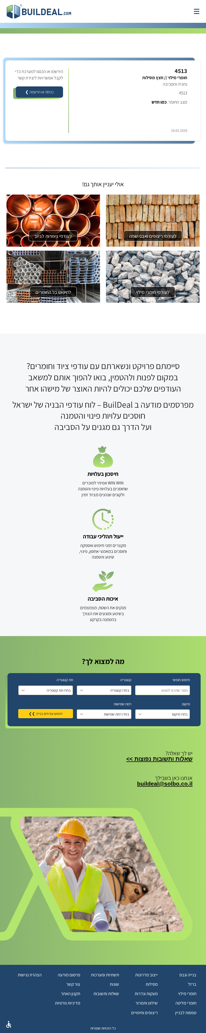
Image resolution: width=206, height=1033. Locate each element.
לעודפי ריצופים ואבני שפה (152, 236)
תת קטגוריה (65, 679)
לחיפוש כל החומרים (53, 292)
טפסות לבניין (185, 1013)
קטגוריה (125, 679)
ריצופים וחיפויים (144, 1013)
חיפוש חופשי (181, 679)
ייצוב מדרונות (146, 975)
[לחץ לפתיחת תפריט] (196, 11)
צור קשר (73, 984)
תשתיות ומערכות (105, 975)
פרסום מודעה (69, 975)
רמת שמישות (122, 704)
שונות (114, 984)
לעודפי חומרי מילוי (153, 292)
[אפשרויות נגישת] (8, 1024)
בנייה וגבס (187, 975)
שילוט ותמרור (146, 1003)
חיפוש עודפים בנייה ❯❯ (45, 713)
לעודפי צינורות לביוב (53, 236)
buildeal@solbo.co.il (165, 783)
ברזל (192, 984)
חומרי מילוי (187, 994)
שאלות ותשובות (106, 994)
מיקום (186, 704)
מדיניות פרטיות (67, 1003)
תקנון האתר (70, 994)
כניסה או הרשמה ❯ (39, 91)
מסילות (152, 984)
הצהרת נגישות (30, 975)
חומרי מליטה (185, 1003)
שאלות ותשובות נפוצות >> (159, 759)
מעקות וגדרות (146, 994)
